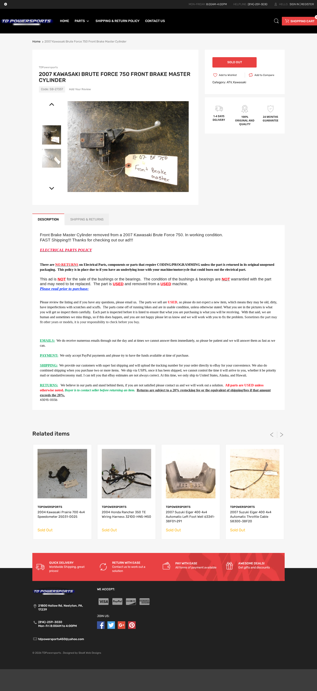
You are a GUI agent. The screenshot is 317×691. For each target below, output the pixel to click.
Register (307, 4)
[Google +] (121, 625)
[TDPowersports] (27, 21)
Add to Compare (264, 75)
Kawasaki (239, 82)
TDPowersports (48, 67)
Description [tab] (48, 219)
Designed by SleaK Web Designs (82, 652)
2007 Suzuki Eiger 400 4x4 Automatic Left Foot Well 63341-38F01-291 (190, 516)
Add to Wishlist (228, 75)
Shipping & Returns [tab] (87, 219)
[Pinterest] (132, 625)
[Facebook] (101, 625)
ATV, (229, 82)
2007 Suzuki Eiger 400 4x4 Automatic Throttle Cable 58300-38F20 (250, 516)
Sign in (294, 4)
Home (36, 41)
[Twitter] (111, 625)
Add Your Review (80, 89)
